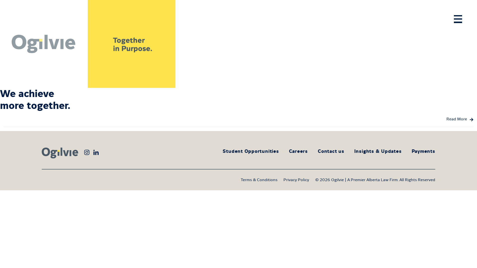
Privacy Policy (296, 179)
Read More (456, 119)
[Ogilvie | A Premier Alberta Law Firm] (44, 44)
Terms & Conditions (259, 179)
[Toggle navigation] (458, 19)
